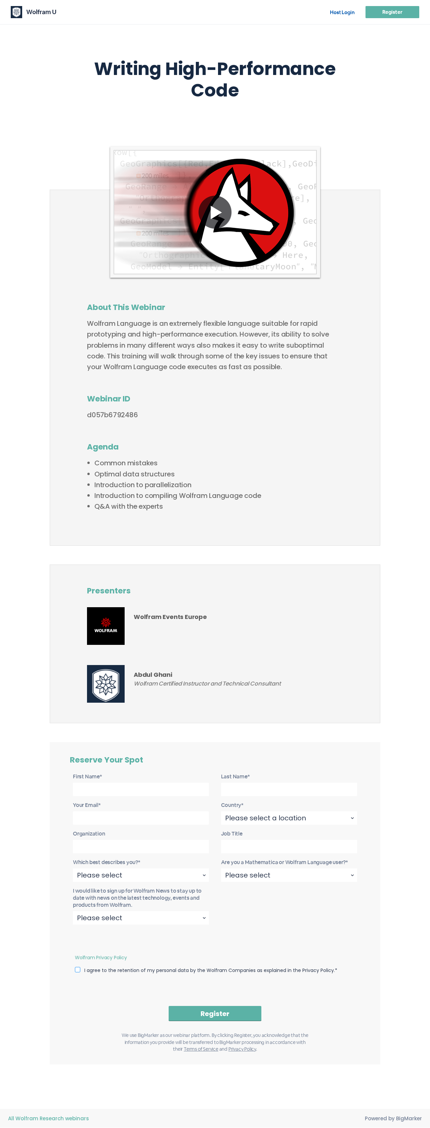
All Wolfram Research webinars (48, 1118)
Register (392, 12)
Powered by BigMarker (393, 1118)
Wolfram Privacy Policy (101, 957)
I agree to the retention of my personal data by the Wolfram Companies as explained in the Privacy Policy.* (210, 970)
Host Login (342, 12)
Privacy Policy (242, 1049)
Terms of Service (201, 1049)
